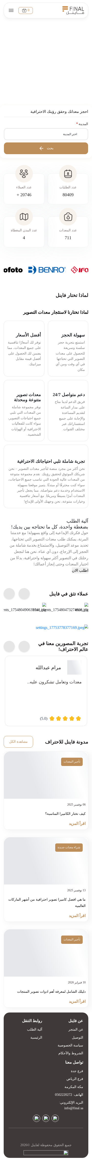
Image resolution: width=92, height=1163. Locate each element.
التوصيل (77, 1037)
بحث (50, 148)
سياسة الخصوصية (70, 1045)
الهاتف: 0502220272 (69, 1095)
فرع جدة (77, 1071)
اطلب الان (80, 570)
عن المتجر (75, 1029)
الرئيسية (36, 1037)
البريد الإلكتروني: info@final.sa (71, 1105)
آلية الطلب (34, 1029)
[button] (46, 134)
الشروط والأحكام (70, 1053)
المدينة (83, 124)
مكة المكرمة (74, 1087)
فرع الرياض (74, 1079)
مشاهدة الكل (18, 741)
